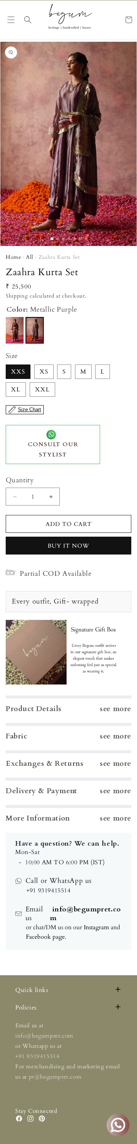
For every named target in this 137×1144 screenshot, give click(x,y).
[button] (27, 19)
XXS (18, 372)
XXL (42, 389)
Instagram (96, 927)
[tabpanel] (68, 144)
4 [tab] (69, 239)
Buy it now (68, 546)
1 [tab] (52, 239)
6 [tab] (80, 239)
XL (16, 389)
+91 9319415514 (37, 1056)
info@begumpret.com (85, 914)
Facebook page (45, 937)
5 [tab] (74, 239)
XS (44, 372)
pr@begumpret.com (55, 1077)
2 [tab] (57, 239)
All (29, 257)
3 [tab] (63, 239)
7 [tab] (86, 239)
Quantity (20, 480)
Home (13, 257)
